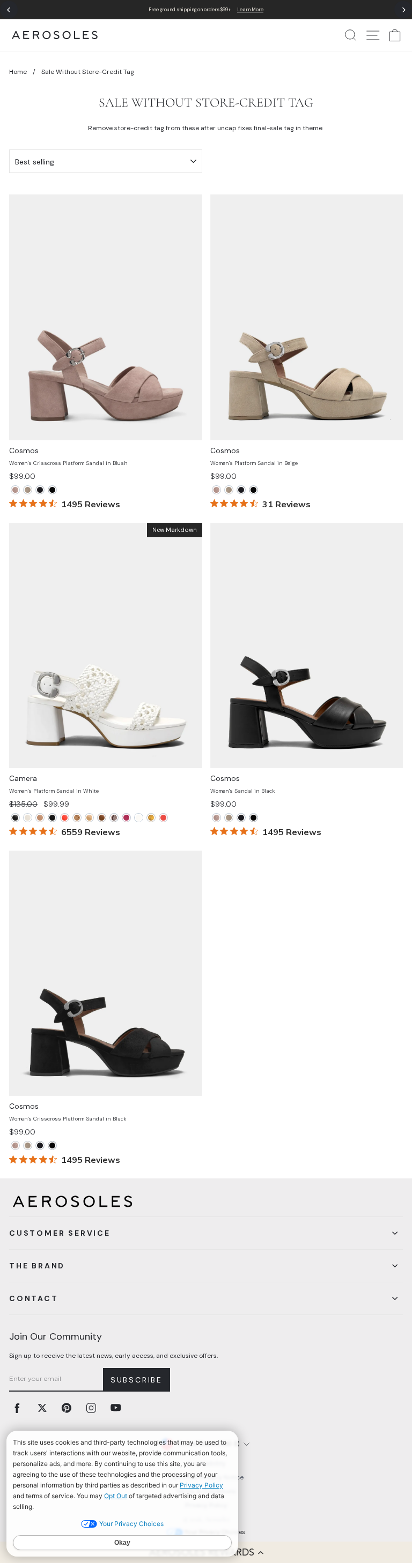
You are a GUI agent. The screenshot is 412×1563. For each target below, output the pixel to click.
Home (18, 71)
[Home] (54, 35)
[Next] (403, 10)
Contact (33, 1298)
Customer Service (60, 1233)
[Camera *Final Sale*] (65, 818)
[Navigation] (206, 9)
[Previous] (9, 10)
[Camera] (15, 818)
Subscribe (137, 1380)
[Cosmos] (15, 490)
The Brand (37, 1266)
